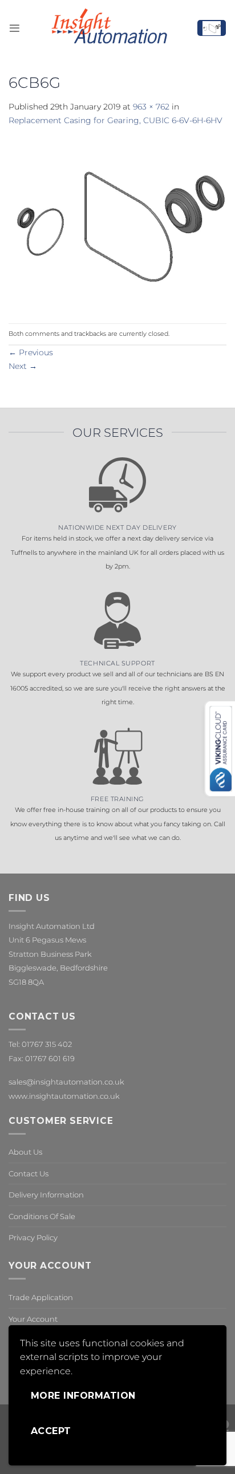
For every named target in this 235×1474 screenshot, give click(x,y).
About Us (25, 1151)
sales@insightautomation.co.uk (66, 1081)
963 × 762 (151, 106)
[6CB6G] (117, 224)
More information (83, 1395)
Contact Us (28, 1173)
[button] (15, 28)
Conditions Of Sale (42, 1216)
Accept (51, 1431)
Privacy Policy (33, 1237)
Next (23, 366)
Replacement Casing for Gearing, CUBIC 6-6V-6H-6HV (115, 120)
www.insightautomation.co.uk (64, 1096)
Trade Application (41, 1297)
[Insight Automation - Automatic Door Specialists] (108, 28)
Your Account (33, 1318)
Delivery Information (46, 1194)
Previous (31, 352)
